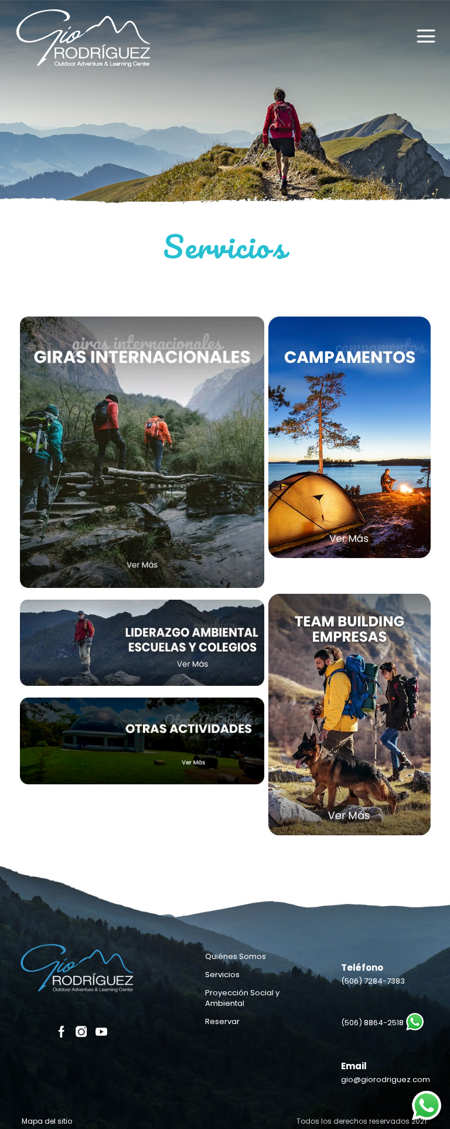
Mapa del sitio (47, 1121)
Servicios (222, 974)
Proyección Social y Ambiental (242, 998)
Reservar (222, 1021)
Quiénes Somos (235, 956)
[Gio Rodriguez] (85, 44)
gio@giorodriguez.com (385, 1079)
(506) (373, 981)
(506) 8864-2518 (372, 1022)
